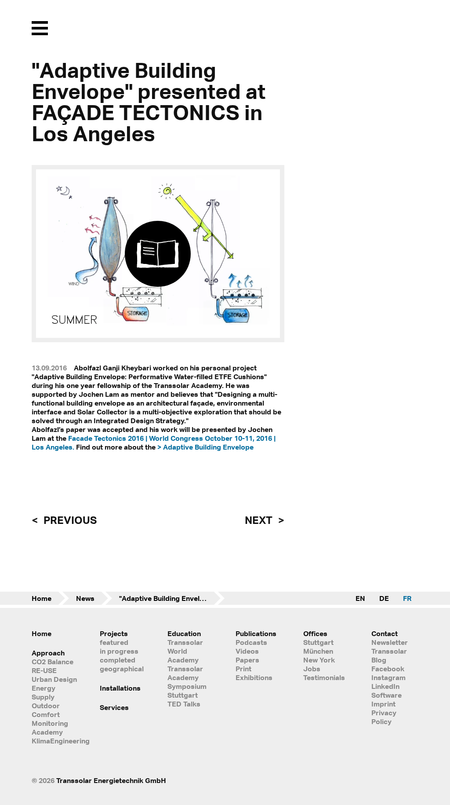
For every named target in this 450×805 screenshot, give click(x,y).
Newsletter (389, 642)
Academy (47, 732)
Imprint (383, 703)
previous (69, 520)
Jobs (311, 668)
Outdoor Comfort (46, 710)
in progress (119, 651)
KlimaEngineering (55, 740)
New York (319, 659)
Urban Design (54, 679)
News (85, 598)
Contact (384, 633)
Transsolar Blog (389, 655)
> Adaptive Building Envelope (205, 447)
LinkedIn (385, 686)
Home (41, 598)
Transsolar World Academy (185, 651)
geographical (122, 668)
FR (407, 598)
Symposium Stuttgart (187, 690)
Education (184, 633)
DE (384, 598)
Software (386, 695)
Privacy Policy (383, 717)
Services (114, 707)
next (260, 520)
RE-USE (44, 670)
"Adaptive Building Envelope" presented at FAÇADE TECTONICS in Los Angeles (172, 598)
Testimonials (324, 677)
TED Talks (183, 703)
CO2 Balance (52, 661)
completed (117, 659)
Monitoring (50, 723)
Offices (315, 633)
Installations (120, 688)
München (318, 651)
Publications (256, 633)
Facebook (387, 668)
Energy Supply (43, 692)
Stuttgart (318, 642)
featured (114, 642)
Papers (247, 659)
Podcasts (251, 642)
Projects (114, 633)
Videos (247, 651)
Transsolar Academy (185, 673)
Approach (48, 652)
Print (243, 668)
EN (360, 598)
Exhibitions (254, 677)
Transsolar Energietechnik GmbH (111, 780)
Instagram (388, 677)
